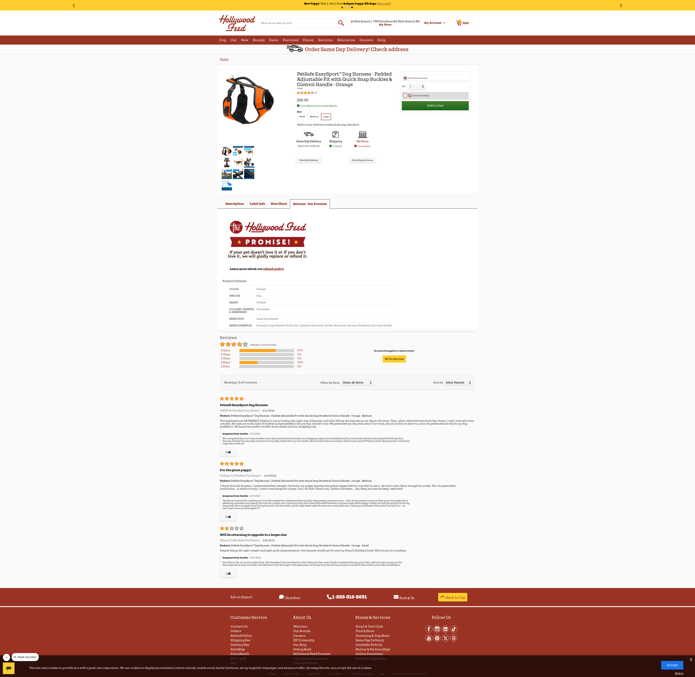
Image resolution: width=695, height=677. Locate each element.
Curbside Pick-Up (369, 645)
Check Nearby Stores (362, 160)
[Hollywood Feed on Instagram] (437, 629)
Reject (679, 673)
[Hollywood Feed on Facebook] (429, 629)
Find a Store (365, 631)
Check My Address (308, 160)
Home (224, 59)
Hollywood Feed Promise (311, 654)
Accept (672, 665)
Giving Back (302, 649)
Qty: (404, 86)
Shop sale (376, 3)
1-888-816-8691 (349, 597)
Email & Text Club (369, 626)
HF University (303, 640)
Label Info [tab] (257, 204)
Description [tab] (234, 204)
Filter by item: (330, 382)
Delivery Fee (240, 645)
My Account (432, 22)
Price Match (240, 654)
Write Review (394, 359)
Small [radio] (302, 116)
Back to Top (455, 597)
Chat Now (292, 598)
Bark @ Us (406, 598)
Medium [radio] (314, 116)
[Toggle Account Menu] (444, 23)
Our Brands (302, 631)
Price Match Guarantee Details (318, 106)
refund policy (273, 269)
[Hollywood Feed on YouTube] (429, 638)
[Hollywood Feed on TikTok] (454, 629)
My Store (362, 141)
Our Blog (299, 645)
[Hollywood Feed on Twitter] (445, 638)
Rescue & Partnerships (373, 649)
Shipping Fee (240, 640)
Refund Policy (241, 635)
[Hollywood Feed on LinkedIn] (445, 629)
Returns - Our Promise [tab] (310, 204)
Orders (236, 631)
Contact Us (239, 626)
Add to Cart (435, 105)
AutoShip (238, 649)
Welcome (300, 626)
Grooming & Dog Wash (372, 635)
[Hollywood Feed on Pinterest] (437, 638)
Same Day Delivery (370, 640)
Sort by (438, 382)
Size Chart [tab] (279, 204)
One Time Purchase (417, 78)
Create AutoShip (420, 95)
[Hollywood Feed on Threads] (454, 638)
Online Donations (369, 654)
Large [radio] (326, 117)
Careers (299, 635)
